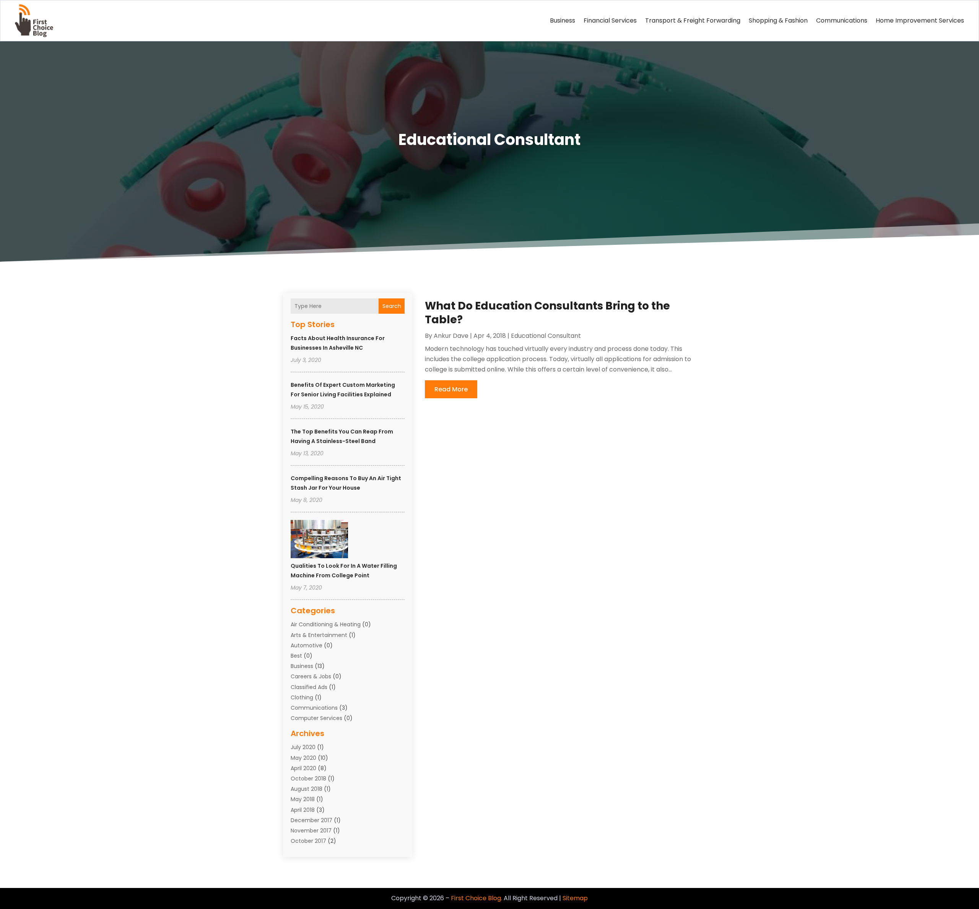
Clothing (302, 697)
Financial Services (610, 20)
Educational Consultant (546, 335)
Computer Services (316, 718)
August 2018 (306, 789)
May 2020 (303, 758)
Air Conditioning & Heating (326, 624)
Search (391, 306)
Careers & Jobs (311, 676)
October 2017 (308, 841)
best (296, 656)
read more (451, 389)
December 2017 (311, 820)
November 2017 (311, 830)
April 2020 (303, 768)
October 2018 (308, 778)
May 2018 (303, 799)
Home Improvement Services (920, 20)
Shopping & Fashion (778, 20)
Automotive (306, 645)
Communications (841, 20)
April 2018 (303, 810)
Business (562, 20)
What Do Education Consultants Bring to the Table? (547, 312)
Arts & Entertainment (319, 635)
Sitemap (575, 898)
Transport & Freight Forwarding (692, 20)
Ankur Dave (451, 335)
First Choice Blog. (476, 898)
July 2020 (303, 747)
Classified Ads (309, 687)
